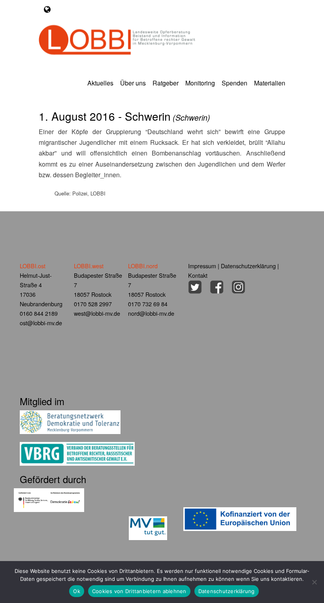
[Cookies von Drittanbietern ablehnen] (314, 582)
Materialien (269, 82)
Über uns (133, 82)
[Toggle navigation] (47, 9)
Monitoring (200, 82)
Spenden (234, 82)
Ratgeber (166, 82)
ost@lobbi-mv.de (41, 323)
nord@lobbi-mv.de (151, 313)
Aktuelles (100, 82)
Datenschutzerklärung (248, 266)
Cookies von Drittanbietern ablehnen (139, 591)
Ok (76, 591)
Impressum (202, 266)
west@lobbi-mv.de (97, 313)
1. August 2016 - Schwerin (124, 116)
